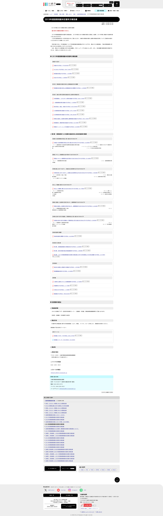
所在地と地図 (84, 508)
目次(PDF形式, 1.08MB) (64, 77)
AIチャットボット (97, 5)
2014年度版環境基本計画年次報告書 (54, 442)
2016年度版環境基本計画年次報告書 (54, 437)
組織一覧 (51, 495)
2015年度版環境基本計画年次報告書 (54, 440)
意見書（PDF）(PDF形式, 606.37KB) (68, 335)
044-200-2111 (87, 502)
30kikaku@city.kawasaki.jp (67, 388)
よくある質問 (87, 5)
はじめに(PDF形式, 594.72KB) (66, 69)
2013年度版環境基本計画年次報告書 (54, 444)
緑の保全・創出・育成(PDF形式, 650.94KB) (69, 106)
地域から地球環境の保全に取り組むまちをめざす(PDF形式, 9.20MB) (75, 142)
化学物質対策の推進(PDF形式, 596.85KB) (69, 114)
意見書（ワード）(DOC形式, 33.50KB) (64, 339)
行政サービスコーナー (94, 508)
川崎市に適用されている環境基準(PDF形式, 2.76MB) (71, 281)
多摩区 (108, 469)
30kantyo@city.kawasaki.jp (59, 372)
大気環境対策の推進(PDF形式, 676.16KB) (69, 110)
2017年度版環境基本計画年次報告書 (54, 431)
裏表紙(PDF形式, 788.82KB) (65, 293)
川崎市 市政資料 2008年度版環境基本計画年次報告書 (59, 449)
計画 (74, 14)
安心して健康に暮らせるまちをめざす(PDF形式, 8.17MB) (73, 188)
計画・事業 (61, 14)
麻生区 (114, 469)
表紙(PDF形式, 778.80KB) (65, 65)
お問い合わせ (99, 511)
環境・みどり (69, 14)
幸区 (87, 469)
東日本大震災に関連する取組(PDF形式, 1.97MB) (70, 267)
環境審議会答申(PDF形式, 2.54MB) (67, 271)
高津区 (97, 469)
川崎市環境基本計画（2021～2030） (55, 415)
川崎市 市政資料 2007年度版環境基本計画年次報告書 (59, 451)
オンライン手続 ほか (108, 5)
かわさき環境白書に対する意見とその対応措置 (57, 405)
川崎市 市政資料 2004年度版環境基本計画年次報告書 (59, 460)
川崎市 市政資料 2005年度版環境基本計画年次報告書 (59, 435)
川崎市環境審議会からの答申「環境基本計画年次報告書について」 (62, 428)
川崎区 (82, 469)
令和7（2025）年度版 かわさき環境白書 (56, 403)
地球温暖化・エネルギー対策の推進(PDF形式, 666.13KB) (73, 98)
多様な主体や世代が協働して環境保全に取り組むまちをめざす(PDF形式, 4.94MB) (79, 220)
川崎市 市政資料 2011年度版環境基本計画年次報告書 (59, 454)
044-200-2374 (58, 384)
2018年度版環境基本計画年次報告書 (54, 426)
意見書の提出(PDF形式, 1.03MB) (66, 73)
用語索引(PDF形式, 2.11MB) (65, 285)
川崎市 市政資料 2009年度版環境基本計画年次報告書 (59, 458)
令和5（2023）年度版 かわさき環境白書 (56, 410)
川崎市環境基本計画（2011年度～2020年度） (57, 421)
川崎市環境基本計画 (81, 14)
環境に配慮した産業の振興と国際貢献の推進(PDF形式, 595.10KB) (75, 118)
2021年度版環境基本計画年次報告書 (54, 417)
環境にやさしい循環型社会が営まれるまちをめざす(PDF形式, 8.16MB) (76, 158)
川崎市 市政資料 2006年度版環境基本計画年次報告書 (59, 433)
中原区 (92, 469)
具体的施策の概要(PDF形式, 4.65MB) (67, 236)
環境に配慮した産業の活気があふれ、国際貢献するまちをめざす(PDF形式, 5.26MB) (79, 206)
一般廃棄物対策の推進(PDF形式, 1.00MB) (69, 102)
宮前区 (103, 469)
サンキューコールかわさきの (68, 506)
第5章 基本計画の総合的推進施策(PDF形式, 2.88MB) (72, 250)
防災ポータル (70, 4)
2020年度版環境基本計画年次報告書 (54, 419)
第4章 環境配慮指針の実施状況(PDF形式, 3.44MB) (71, 246)
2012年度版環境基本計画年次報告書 (54, 447)
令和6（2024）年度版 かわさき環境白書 (56, 408)
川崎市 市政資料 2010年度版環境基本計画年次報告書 (59, 456)
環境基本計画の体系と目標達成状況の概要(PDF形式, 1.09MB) (74, 88)
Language (80, 5)
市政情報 (56, 14)
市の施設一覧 (69, 495)
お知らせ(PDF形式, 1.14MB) (65, 289)
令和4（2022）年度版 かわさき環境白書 (56, 412)
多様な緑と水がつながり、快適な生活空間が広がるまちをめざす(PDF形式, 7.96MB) (79, 172)
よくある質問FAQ (52, 468)
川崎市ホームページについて (87, 511)
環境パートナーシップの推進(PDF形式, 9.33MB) (70, 126)
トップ (50, 14)
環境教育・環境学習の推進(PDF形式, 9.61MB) (70, 122)
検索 (112, 2)
